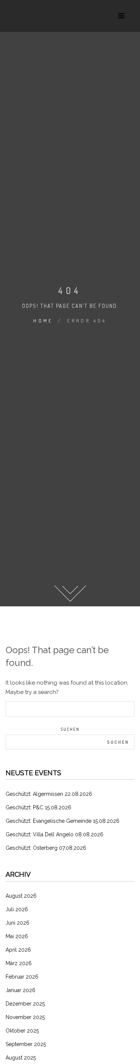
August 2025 (21, 1058)
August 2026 (21, 896)
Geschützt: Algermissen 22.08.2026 (49, 794)
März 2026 (19, 963)
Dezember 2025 (25, 1004)
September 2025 (26, 1044)
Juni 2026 (17, 923)
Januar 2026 (20, 990)
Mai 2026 (17, 936)
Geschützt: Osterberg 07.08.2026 (46, 848)
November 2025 (25, 1017)
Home (43, 321)
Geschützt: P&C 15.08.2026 (38, 807)
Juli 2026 (17, 909)
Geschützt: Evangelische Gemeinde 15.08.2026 (62, 821)
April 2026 (18, 950)
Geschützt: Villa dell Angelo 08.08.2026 (54, 834)
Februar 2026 (22, 977)
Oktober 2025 (22, 1031)
